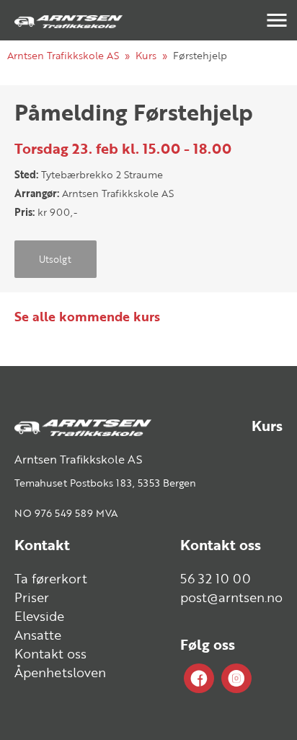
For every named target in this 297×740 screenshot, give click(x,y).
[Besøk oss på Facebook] (199, 679)
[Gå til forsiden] (68, 20)
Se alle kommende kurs (87, 316)
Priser (31, 597)
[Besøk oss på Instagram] (236, 679)
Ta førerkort (50, 578)
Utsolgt (55, 259)
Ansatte (37, 634)
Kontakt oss (50, 653)
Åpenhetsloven (60, 672)
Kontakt (42, 544)
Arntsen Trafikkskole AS (63, 55)
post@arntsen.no (231, 597)
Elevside (39, 615)
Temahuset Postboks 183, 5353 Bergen (105, 482)
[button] (277, 20)
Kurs (146, 55)
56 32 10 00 (215, 578)
